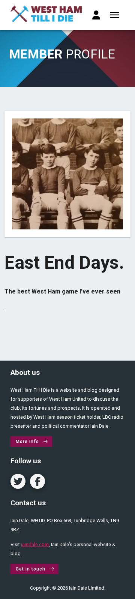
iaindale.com (35, 544)
